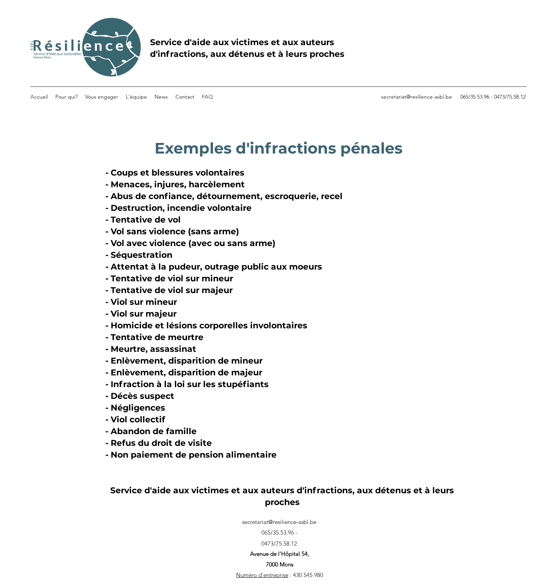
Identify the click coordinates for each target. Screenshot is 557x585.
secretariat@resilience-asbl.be (416, 96)
